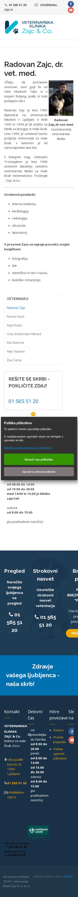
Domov (58, 730)
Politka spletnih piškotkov (60, 753)
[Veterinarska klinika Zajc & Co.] (29, 27)
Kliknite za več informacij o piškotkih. (28, 447)
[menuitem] (33, 299)
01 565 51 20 (23, 401)
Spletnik (68, 876)
